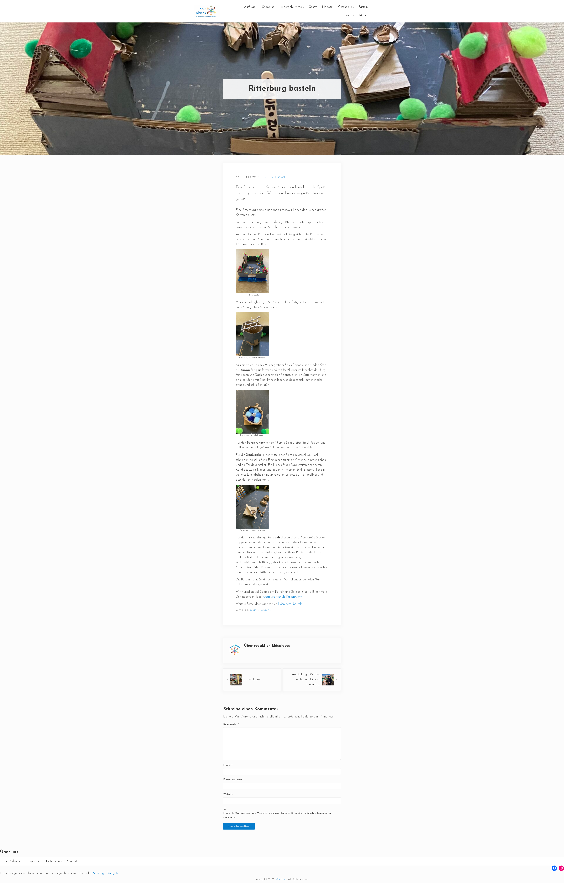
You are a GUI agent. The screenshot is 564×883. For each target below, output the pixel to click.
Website (228, 794)
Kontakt (72, 861)
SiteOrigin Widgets (105, 873)
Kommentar (231, 724)
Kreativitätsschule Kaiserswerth (282, 596)
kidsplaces (281, 879)
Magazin (266, 611)
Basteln (255, 611)
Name (227, 765)
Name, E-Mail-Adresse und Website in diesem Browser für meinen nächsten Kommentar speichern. (277, 815)
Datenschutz (54, 861)
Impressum (34, 861)
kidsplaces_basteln (290, 604)
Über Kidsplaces (12, 861)
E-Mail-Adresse (233, 779)
